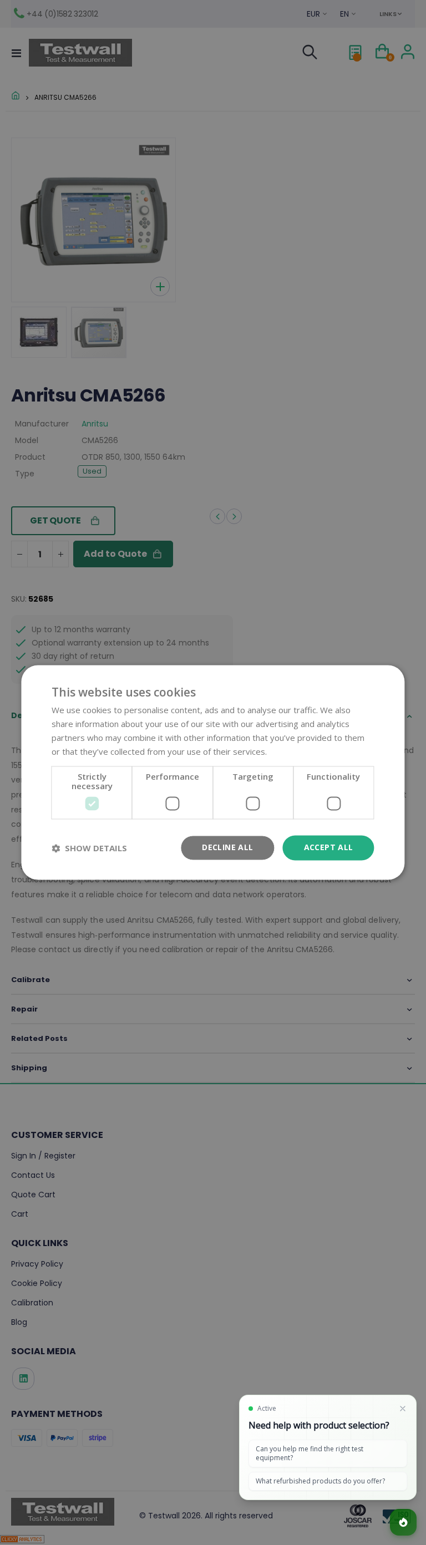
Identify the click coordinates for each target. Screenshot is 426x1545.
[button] (89, 848)
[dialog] (213, 772)
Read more (290, 751)
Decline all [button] (227, 847)
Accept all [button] (328, 847)
